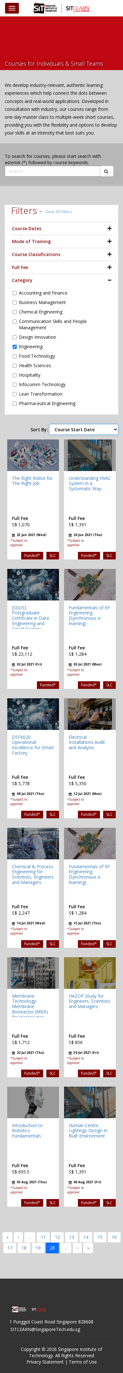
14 (85, 1237)
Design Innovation (37, 337)
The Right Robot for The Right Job (32, 481)
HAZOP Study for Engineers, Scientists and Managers (89, 1001)
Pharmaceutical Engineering (47, 403)
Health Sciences (35, 365)
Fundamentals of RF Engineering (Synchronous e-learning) (89, 615)
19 (38, 1248)
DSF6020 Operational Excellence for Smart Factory (33, 745)
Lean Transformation (40, 394)
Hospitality (29, 375)
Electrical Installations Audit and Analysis (87, 742)
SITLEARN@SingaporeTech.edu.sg (45, 1329)
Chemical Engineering (40, 312)
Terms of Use (83, 1362)
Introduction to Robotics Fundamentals (27, 1130)
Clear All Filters (58, 211)
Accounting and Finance (43, 293)
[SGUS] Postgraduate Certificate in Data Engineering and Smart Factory (30, 618)
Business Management (42, 302)
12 (57, 1237)
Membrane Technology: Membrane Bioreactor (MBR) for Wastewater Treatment (30, 1009)
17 (9, 1248)
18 (23, 1248)
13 (71, 1237)
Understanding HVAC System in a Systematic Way (90, 483)
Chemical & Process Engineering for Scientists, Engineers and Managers (33, 874)
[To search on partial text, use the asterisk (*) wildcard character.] (107, 171)
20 (52, 1248)
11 (43, 1237)
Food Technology (37, 356)
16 (114, 1237)
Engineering (31, 346)
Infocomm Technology (42, 384)
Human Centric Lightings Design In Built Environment (88, 1130)
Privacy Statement (45, 1362)
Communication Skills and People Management (53, 324)
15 (99, 1237)
